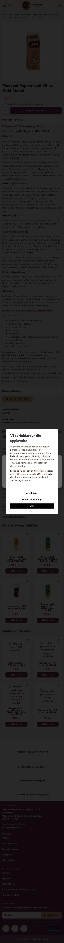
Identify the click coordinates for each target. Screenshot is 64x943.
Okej (32, 506)
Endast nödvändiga (32, 499)
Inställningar (32, 493)
